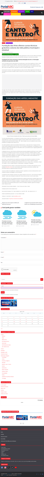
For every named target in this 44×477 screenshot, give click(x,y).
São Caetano (21, 11)
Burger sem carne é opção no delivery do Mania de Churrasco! (10, 203)
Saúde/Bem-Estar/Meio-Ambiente (8, 376)
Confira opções (3, 384)
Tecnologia (4, 378)
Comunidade (4, 357)
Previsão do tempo (4, 354)
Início (2, 432)
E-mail (2, 257)
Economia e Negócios (6, 360)
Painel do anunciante (4, 386)
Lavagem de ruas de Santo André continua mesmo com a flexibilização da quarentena (33, 203)
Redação (11, 52)
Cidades (2, 334)
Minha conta (3, 388)
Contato (23, 14)
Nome (2, 252)
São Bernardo (14, 11)
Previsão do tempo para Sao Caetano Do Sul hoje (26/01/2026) (36, 221)
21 (32, 321)
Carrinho (2, 390)
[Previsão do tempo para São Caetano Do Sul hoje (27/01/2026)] (7, 210)
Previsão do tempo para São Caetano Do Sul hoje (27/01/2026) (7, 222)
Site (1, 262)
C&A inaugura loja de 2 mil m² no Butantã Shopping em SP (27, 1)
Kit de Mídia (3, 438)
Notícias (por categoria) (5, 355)
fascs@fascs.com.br (17, 196)
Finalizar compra (4, 391)
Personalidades (4, 373)
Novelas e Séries (5, 371)
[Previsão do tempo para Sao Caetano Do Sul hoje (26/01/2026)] (36, 210)
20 (26, 321)
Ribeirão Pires (7, 14)
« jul (1, 328)
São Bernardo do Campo (6, 344)
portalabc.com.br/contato (31, 461)
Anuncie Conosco (4, 436)
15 (38, 319)
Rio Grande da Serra (16, 14)
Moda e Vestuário (5, 369)
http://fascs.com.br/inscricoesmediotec (16, 198)
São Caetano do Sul (5, 346)
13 (26, 319)
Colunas (2, 348)
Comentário (3, 237)
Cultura (3, 359)
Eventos (3, 366)
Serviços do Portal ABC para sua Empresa (8, 441)
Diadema (27, 11)
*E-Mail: (2, 285)
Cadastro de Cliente (4, 393)
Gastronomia (4, 367)
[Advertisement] (22, 81)
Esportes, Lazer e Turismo (6, 364)
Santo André (7, 11)
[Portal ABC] (2, 13)
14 (32, 319)
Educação (3, 362)
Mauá (32, 11)
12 (20, 319)
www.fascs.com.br (9, 167)
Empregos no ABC (4, 352)
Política (3, 374)
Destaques (3, 350)
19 (20, 321)
